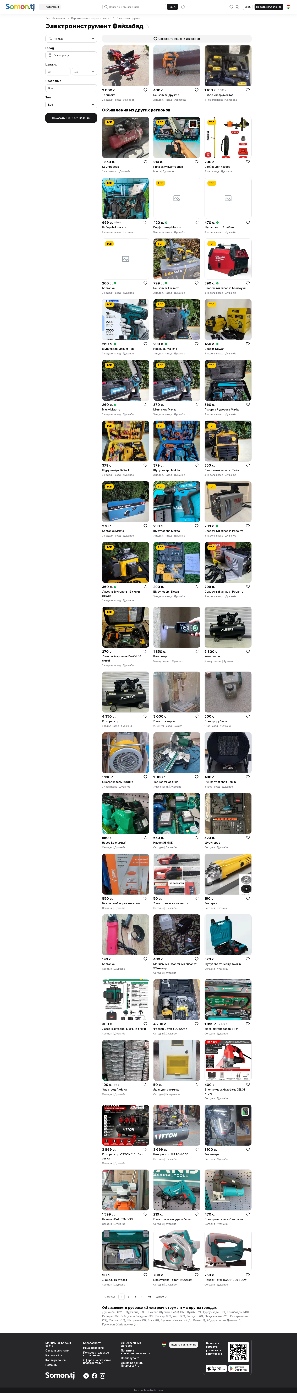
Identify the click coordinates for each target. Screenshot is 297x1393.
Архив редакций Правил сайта (132, 1364)
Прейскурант (130, 1358)
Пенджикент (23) (216, 1316)
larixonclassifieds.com (148, 1390)
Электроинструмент (129, 18)
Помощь (51, 1365)
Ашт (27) (179, 1316)
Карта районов (55, 1360)
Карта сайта (53, 1355)
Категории (52, 6)
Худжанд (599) (136, 1312)
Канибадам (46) (238, 1312)
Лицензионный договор (131, 1344)
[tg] (288, 7)
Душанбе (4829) (113, 1312)
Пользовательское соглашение (96, 1354)
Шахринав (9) (136, 1320)
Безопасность (92, 1343)
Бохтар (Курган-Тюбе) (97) (166, 1312)
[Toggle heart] (145, 90)
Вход (248, 6)
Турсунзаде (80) (214, 1312)
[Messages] (237, 7)
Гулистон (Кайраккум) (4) (120, 1324)
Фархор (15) (117, 1320)
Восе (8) (153, 1320)
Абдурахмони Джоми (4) (224, 1320)
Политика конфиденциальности (135, 1352)
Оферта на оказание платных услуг (97, 1361)
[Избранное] (231, 7)
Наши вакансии (93, 1347)
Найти (172, 6)
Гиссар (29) (163, 1316)
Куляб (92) (194, 1312)
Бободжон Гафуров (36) (137, 1316)
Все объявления (55, 18)
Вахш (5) (199, 1320)
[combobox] (71, 39)
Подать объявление (269, 6)
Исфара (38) (110, 1316)
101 (149, 1296)
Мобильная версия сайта (58, 1344)
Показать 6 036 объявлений (71, 118)
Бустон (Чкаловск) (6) (176, 1320)
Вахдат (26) (195, 1316)
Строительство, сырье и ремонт (91, 18)
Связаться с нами (57, 1350)
